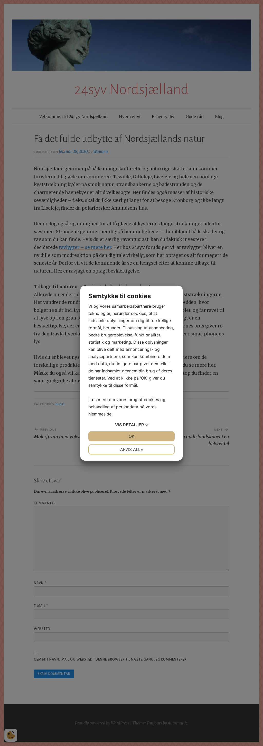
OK (131, 436)
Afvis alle (131, 449)
